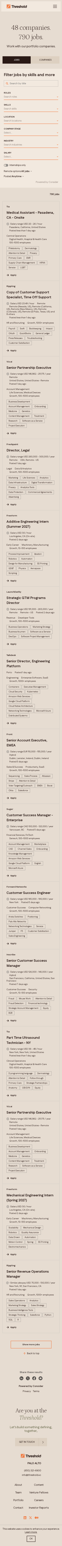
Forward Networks (17, 886)
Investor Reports (39, 1508)
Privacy (27, 1391)
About (18, 1485)
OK (31, 1538)
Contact (18, 1508)
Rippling (11, 286)
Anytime (16, 176)
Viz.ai (9, 361)
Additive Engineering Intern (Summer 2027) (28, 524)
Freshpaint (12, 444)
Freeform (12, 515)
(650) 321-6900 (32, 1470)
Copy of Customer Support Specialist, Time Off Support (29, 295)
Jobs (17, 60)
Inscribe (11, 954)
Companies (45, 60)
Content (39, 1485)
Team (18, 1493)
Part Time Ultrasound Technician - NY (23, 1040)
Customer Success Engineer (29, 893)
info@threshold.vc (31, 1475)
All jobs (25, 171)
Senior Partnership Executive (29, 367)
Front (9, 734)
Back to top (33, 1353)
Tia (8, 206)
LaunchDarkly (14, 592)
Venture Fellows (38, 1493)
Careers (39, 1500)
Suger (10, 809)
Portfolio (18, 1500)
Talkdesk (11, 655)
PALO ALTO (34, 1463)
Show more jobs (31, 1344)
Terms (36, 1391)
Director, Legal (18, 450)
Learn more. (31, 1532)
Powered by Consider (47, 182)
